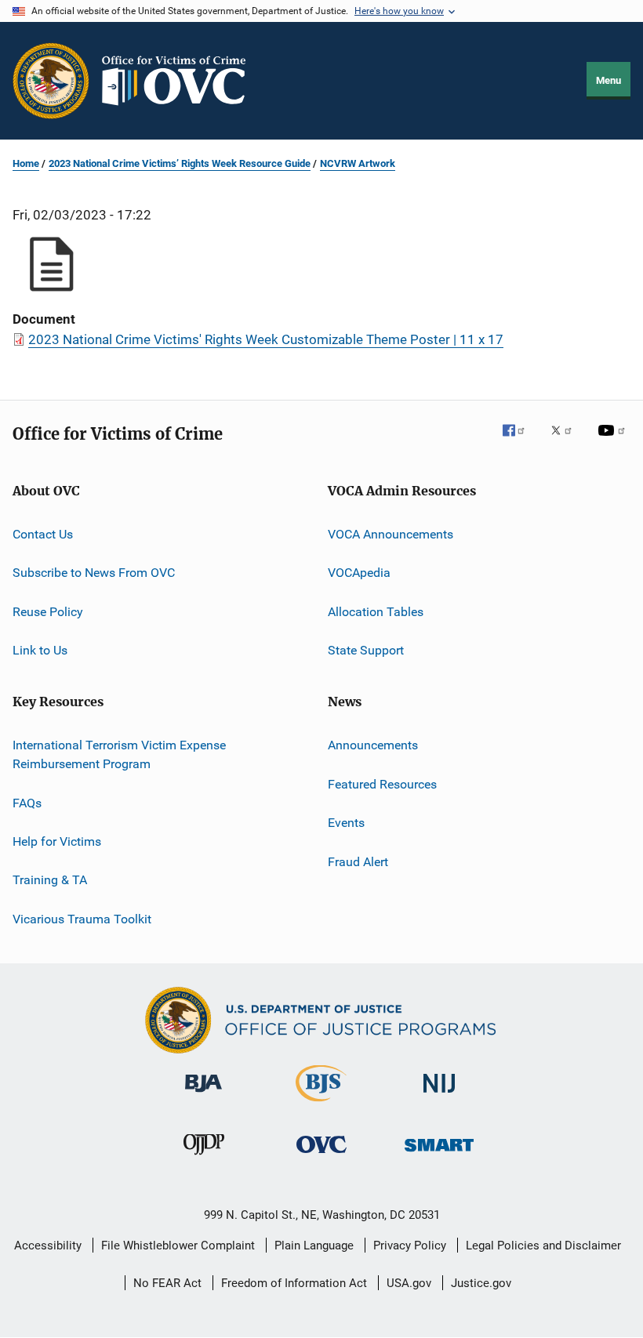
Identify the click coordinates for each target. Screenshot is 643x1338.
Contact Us (43, 534)
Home (26, 163)
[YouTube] (614, 441)
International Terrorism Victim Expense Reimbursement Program (119, 754)
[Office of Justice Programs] (51, 80)
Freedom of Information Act (294, 1283)
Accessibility (48, 1245)
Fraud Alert (358, 861)
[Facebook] (520, 441)
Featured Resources (382, 784)
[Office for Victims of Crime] (321, 1155)
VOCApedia (359, 572)
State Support (366, 650)
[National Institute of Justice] (439, 1095)
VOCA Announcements (390, 534)
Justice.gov (481, 1283)
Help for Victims (57, 841)
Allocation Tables (375, 611)
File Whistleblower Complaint (178, 1245)
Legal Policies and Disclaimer (543, 1245)
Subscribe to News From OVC (94, 572)
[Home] (180, 81)
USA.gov (409, 1283)
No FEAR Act (167, 1283)
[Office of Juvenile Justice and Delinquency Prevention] (203, 1157)
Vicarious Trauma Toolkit (82, 918)
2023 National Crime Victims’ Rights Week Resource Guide (180, 163)
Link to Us (40, 650)
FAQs (27, 802)
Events (346, 822)
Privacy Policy (409, 1245)
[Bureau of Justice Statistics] (321, 1104)
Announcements (373, 745)
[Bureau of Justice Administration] (203, 1095)
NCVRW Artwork (357, 163)
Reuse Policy (48, 611)
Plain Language (314, 1245)
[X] (567, 441)
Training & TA (50, 879)
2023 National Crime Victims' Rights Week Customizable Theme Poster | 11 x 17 (265, 339)
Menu (608, 80)
